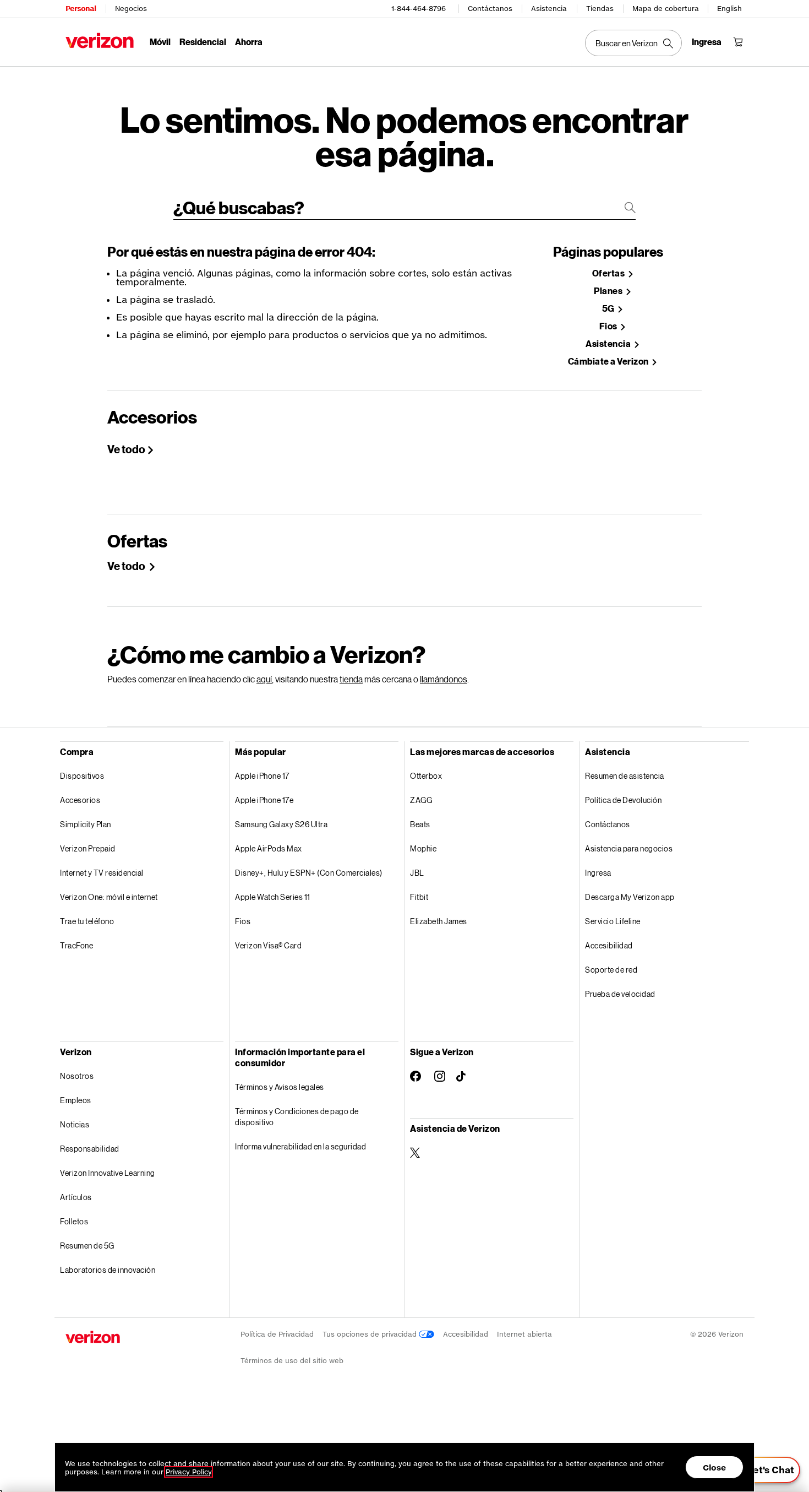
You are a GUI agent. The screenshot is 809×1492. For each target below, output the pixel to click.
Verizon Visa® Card (268, 945)
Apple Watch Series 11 (272, 897)
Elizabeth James (438, 921)
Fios (609, 326)
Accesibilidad (609, 945)
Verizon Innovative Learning (107, 1173)
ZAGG (421, 800)
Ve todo (126, 448)
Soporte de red (611, 969)
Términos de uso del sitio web (291, 1361)
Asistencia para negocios (629, 848)
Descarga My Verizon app (630, 897)
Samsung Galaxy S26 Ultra (281, 824)
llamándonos (443, 679)
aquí (264, 679)
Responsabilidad (89, 1148)
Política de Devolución (623, 800)
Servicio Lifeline (613, 921)
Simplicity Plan (85, 824)
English (729, 8)
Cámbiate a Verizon (609, 361)
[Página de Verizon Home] (99, 40)
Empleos (75, 1100)
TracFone (76, 945)
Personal (80, 8)
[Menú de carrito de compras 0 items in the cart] (738, 42)
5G (609, 308)
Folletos (74, 1221)
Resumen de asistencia (624, 775)
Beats (420, 824)
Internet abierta (524, 1334)
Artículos (76, 1197)
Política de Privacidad (277, 1334)
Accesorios (80, 800)
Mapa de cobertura (665, 8)
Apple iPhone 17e (264, 800)
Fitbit (419, 897)
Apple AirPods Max (268, 848)
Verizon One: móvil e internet (109, 897)
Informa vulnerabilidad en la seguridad (300, 1146)
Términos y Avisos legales (279, 1087)
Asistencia (549, 8)
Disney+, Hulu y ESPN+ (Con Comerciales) (308, 872)
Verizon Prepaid (88, 848)
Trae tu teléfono (87, 921)
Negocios (131, 8)
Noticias (74, 1124)
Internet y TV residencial (102, 872)
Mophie (423, 848)
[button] (764, 1470)
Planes (609, 291)
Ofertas (609, 273)
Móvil (160, 41)
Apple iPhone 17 (262, 775)
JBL (417, 872)
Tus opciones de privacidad (370, 1334)
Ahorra (249, 41)
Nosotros (77, 1076)
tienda (351, 679)
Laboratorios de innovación (107, 1269)
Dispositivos (82, 775)
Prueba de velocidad (620, 994)
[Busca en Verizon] (633, 43)
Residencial (202, 41)
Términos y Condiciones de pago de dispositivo (297, 1116)
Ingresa (598, 872)
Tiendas (600, 8)
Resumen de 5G (87, 1245)
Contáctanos (490, 8)
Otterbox (426, 775)
